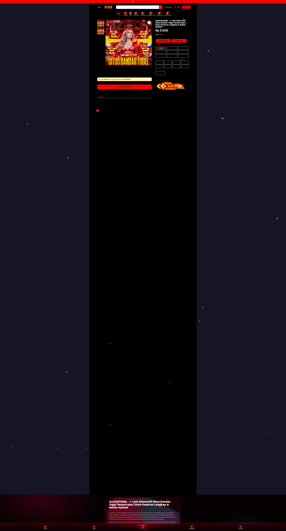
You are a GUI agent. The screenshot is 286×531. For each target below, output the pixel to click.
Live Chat (240, 528)
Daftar (143, 528)
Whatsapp (191, 528)
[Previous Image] (108, 44)
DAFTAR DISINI (163, 41)
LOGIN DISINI (179, 41)
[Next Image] (149, 44)
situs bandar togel (126, 522)
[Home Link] (108, 7)
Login (94, 528)
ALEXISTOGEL (124, 87)
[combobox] (137, 7)
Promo (45, 528)
